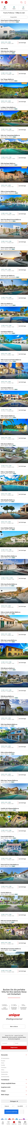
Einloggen (13, 1101)
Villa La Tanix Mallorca (8, 472)
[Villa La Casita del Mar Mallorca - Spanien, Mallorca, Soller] (14, 623)
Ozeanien (3, 1067)
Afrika (2, 1069)
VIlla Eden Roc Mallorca (8, 51)
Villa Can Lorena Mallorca (9, 640)
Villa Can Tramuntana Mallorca (10, 135)
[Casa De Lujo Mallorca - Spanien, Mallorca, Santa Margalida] (14, 287)
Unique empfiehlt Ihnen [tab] (8, 1083)
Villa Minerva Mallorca (8, 668)
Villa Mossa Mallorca (7, 696)
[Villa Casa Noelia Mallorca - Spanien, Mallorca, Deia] (14, 595)
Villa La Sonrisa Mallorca (8, 191)
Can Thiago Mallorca (7, 79)
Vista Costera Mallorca (8, 247)
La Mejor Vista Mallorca (8, 107)
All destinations (5, 1058)
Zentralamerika (5, 1076)
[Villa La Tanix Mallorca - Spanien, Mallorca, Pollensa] (14, 483)
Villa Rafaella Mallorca (8, 500)
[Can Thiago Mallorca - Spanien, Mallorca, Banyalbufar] (14, 90)
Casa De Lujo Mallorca (7, 275)
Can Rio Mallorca (6, 892)
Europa (3, 1060)
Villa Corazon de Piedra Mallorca (11, 360)
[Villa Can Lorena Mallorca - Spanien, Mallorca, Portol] (14, 651)
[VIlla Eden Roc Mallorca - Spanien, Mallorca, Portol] (14, 62)
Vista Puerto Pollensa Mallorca (10, 20)
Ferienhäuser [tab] (5, 1079)
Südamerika (4, 1074)
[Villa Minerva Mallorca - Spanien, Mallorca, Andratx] (14, 679)
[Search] (21, 2)
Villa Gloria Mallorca (7, 444)
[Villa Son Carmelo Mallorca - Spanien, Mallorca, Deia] (14, 932)
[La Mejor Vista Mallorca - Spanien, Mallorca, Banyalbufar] (14, 118)
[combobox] (14, 17)
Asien (2, 1063)
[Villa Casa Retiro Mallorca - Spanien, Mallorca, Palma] (14, 567)
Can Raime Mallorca (7, 331)
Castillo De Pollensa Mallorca (10, 808)
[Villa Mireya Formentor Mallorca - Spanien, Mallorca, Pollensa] (14, 960)
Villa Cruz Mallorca (6, 303)
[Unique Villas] (6, 2)
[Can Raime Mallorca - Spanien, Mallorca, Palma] (14, 343)
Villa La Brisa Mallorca (7, 752)
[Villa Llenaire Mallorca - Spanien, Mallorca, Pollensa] (14, 427)
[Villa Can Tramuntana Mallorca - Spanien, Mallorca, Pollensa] (14, 146)
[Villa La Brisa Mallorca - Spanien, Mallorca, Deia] (14, 763)
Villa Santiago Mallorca (8, 163)
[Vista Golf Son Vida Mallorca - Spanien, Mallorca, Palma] (14, 876)
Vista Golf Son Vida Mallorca (10, 864)
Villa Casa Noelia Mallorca (9, 584)
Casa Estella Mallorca (7, 836)
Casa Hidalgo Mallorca (8, 528)
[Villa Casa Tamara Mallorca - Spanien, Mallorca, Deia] (14, 791)
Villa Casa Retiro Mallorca (9, 556)
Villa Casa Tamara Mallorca (9, 780)
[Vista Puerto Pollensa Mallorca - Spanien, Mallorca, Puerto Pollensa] (14, 31)
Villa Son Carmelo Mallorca (9, 920)
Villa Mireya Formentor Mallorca (11, 948)
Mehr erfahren (14, 1026)
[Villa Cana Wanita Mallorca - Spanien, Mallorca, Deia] (14, 735)
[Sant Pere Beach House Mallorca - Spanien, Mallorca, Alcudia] (14, 230)
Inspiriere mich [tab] (5, 1087)
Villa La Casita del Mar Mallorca (10, 612)
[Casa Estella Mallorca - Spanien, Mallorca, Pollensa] (14, 848)
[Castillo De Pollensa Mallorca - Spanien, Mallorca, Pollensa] (14, 819)
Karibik (3, 1065)
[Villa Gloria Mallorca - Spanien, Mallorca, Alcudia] (14, 455)
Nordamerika (4, 1072)
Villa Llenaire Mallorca (8, 416)
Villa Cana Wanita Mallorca (9, 724)
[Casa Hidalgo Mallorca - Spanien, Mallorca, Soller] (14, 539)
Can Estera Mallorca (7, 388)
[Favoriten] (1, 27)
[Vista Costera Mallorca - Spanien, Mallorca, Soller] (14, 259)
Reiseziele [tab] (4, 1055)
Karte (14, 221)
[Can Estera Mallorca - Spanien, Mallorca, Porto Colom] (14, 399)
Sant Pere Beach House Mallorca (11, 219)
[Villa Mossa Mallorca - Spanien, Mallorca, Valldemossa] (14, 707)
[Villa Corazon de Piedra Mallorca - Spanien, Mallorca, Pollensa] (14, 371)
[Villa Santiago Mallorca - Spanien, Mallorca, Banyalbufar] (14, 174)
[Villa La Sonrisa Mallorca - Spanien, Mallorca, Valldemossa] (14, 202)
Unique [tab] (3, 1091)
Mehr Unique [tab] (5, 1094)
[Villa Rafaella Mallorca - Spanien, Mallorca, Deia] (14, 511)
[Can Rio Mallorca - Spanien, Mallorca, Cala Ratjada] (14, 904)
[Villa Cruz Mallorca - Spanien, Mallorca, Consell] (14, 315)
